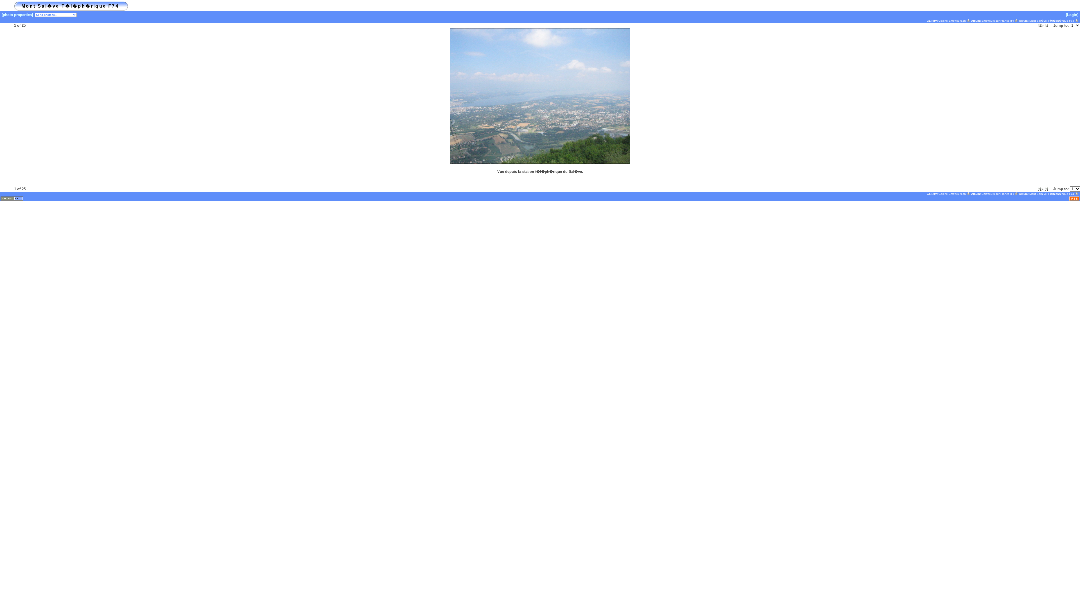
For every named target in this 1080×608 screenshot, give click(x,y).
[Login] (1072, 15)
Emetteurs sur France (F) (998, 20)
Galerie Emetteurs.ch (953, 20)
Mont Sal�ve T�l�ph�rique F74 (1052, 20)
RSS (1074, 198)
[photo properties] (17, 15)
